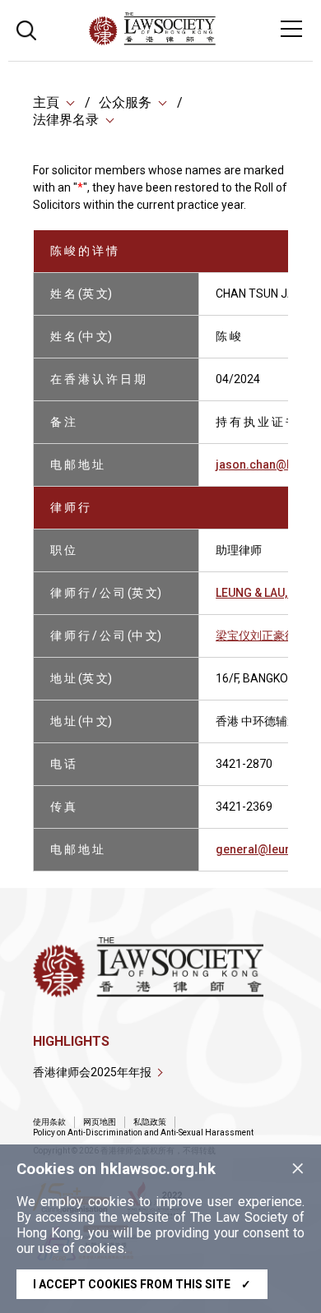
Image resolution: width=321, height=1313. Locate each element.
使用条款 (49, 1121)
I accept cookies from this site (142, 1284)
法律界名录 (66, 119)
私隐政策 (149, 1121)
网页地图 (99, 1121)
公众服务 (125, 102)
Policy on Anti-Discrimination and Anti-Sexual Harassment (143, 1132)
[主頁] (197, 41)
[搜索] (26, 28)
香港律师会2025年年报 (92, 1072)
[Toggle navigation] (291, 29)
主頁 (46, 102)
